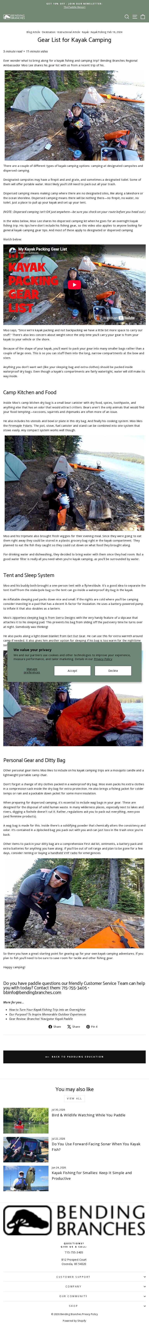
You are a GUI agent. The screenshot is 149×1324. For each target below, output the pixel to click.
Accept (72, 671)
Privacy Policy (103, 659)
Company (74, 1286)
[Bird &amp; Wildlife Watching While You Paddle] (26, 1120)
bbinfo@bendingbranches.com (32, 993)
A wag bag (10, 825)
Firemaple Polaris (20, 425)
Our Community (73, 1296)
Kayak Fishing (98, 32)
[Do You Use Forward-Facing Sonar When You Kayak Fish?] (26, 1149)
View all (74, 1098)
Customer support (73, 1276)
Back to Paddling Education (77, 1056)
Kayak (85, 32)
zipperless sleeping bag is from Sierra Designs (43, 618)
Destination (48, 32)
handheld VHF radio (64, 853)
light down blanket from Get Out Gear (59, 636)
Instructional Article (68, 32)
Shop (73, 1305)
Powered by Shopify (74, 1320)
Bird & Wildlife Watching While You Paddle (88, 1115)
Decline (113, 671)
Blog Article (33, 32)
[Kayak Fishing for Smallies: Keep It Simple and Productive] (26, 1178)
